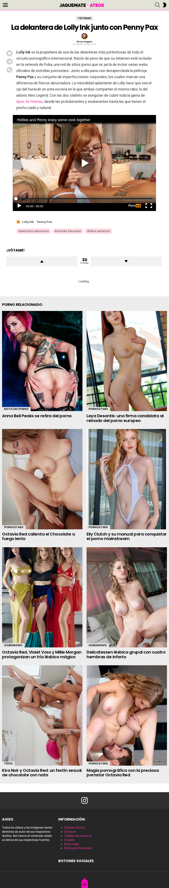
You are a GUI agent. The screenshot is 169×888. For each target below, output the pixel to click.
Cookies (69, 840)
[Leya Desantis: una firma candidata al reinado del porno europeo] (127, 361)
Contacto (70, 831)
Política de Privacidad (78, 848)
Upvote (41, 261)
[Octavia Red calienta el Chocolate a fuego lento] (42, 479)
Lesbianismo (13, 645)
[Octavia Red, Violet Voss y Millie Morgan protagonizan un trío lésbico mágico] (42, 597)
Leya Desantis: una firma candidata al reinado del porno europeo (125, 418)
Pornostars (98, 409)
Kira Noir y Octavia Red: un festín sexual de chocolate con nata (42, 772)
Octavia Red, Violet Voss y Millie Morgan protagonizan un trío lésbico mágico (41, 654)
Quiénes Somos (74, 827)
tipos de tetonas (29, 101)
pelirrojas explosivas (35, 231)
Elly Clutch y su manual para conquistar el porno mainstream (127, 536)
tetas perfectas (99, 231)
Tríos (8, 763)
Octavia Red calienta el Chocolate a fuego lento (38, 536)
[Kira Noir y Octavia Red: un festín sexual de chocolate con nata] (42, 715)
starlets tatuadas (69, 231)
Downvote (126, 261)
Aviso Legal (71, 844)
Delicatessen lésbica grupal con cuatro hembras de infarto (126, 654)
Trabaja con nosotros (78, 835)
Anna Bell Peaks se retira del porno (37, 416)
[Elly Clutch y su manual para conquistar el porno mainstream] (127, 479)
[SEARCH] (157, 5)
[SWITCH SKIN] (164, 5)
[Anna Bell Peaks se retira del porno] (42, 361)
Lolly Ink (28, 222)
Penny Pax (44, 222)
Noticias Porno (16, 409)
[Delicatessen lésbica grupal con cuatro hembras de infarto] (127, 597)
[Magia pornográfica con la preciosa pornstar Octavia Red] (127, 715)
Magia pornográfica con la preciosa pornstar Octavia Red (123, 772)
